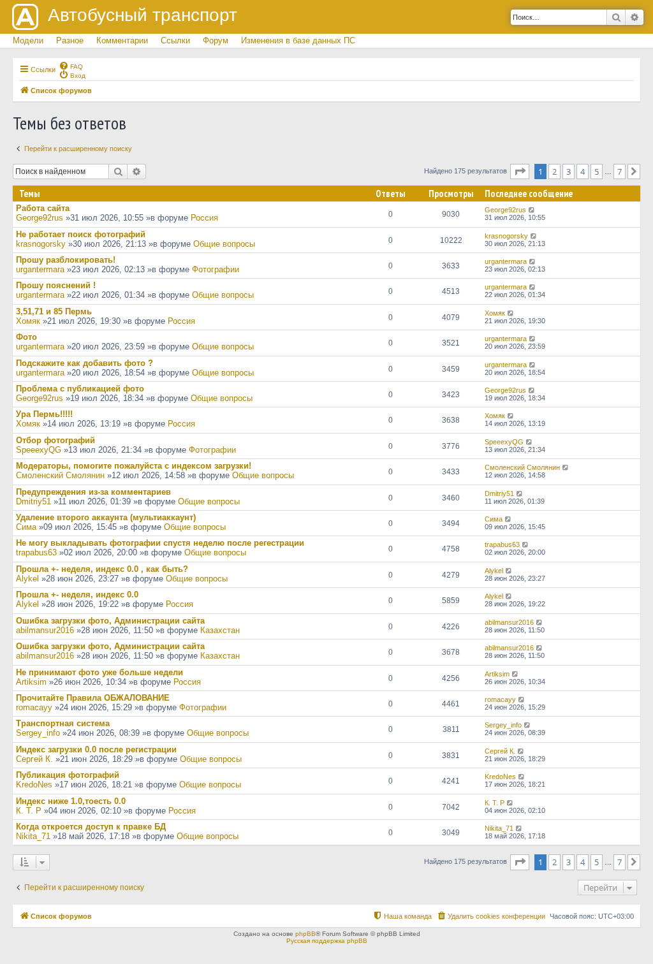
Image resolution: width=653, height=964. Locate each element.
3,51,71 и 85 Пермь (54, 311)
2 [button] (554, 171)
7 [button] (619, 171)
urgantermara (40, 269)
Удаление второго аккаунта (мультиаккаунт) (106, 517)
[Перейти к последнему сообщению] (532, 210)
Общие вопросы (224, 244)
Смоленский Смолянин (60, 475)
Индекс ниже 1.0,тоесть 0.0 (71, 801)
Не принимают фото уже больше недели (99, 672)
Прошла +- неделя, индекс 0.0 (77, 594)
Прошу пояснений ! (56, 285)
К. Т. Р (28, 810)
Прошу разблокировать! (65, 260)
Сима (26, 527)
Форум (215, 40)
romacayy (34, 707)
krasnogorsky (41, 244)
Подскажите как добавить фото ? (84, 363)
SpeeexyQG (38, 450)
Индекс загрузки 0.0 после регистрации (96, 749)
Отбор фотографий (55, 440)
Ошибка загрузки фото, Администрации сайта (110, 620)
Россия (204, 218)
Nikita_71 (33, 836)
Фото (26, 337)
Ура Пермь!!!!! (44, 414)
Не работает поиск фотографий (80, 234)
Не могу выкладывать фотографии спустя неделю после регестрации (160, 543)
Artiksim (31, 682)
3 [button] (568, 171)
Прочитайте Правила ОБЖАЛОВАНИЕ (93, 698)
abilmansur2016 (45, 630)
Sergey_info (38, 733)
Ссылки (175, 40)
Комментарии (122, 40)
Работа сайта (43, 208)
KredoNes (34, 784)
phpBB (305, 933)
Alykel (27, 578)
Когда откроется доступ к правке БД (91, 826)
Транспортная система (63, 723)
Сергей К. (34, 759)
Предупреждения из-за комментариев (93, 492)
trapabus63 (36, 552)
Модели (28, 40)
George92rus (39, 218)
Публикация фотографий (67, 775)
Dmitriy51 (33, 501)
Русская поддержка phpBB (326, 940)
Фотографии (215, 269)
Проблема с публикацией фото (80, 388)
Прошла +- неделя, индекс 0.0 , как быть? (102, 569)
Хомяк (28, 321)
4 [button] (582, 171)
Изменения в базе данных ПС (298, 40)
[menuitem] (71, 65)
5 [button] (596, 171)
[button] (519, 171)
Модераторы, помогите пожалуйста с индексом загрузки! (133, 466)
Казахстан (220, 630)
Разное (70, 40)
